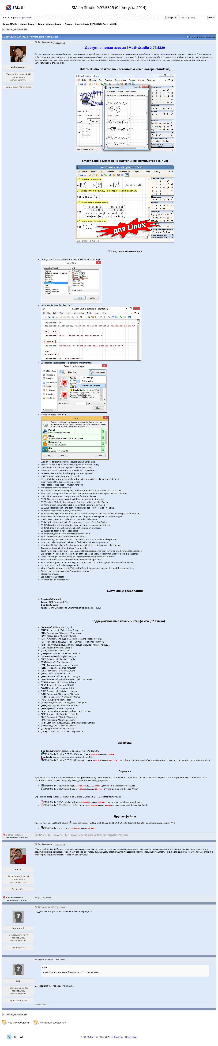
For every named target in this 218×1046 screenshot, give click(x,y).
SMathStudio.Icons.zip (54, 828)
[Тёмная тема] (15, 1037)
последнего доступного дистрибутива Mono (188, 760)
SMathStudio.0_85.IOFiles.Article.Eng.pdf (63, 805)
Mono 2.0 (53, 607)
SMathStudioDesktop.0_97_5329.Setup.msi (64, 754)
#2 (36, 844)
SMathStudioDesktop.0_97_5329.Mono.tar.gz (65, 760)
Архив (68, 24)
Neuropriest (18, 928)
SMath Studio (27, 24)
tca (114, 834)
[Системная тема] (21, 1037)
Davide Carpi (40, 834)
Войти (6, 17)
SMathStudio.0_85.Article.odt (57, 788)
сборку (42, 985)
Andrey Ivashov (18, 67)
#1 (36, 42)
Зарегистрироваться (21, 17)
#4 (36, 959)
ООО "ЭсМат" (88, 1036)
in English (116, 1036)
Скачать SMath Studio (49, 24)
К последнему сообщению (202, 36)
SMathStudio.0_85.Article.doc (58, 785)
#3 (36, 906)
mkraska (69, 985)
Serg (78, 834)
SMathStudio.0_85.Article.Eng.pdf (59, 802)
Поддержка (131, 1036)
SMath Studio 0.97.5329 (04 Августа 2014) (96, 24)
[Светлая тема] (9, 1037)
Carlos (97, 834)
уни (61, 834)
